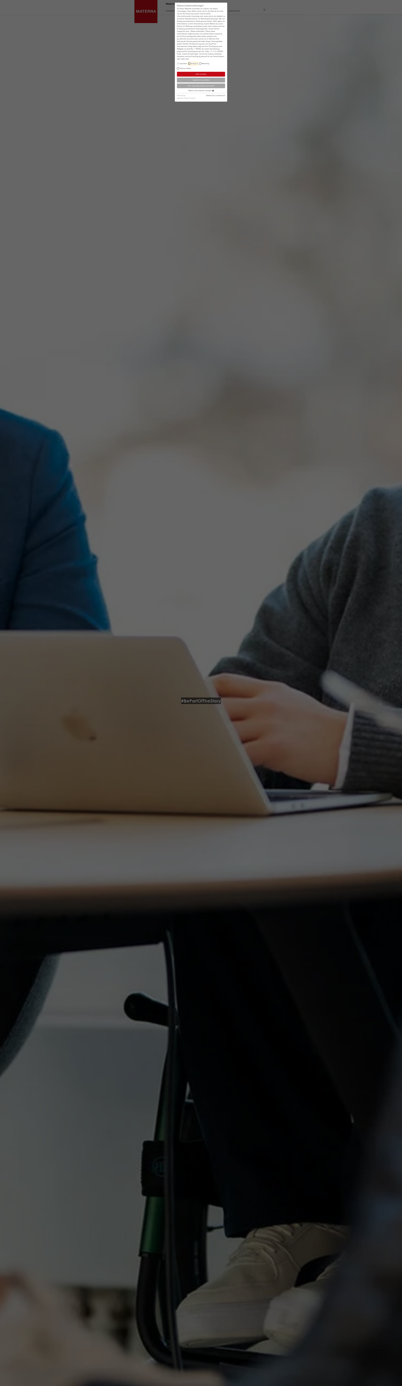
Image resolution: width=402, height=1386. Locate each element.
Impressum (221, 95)
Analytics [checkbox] (194, 63)
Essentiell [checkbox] (183, 63)
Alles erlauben (201, 74)
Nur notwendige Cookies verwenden (201, 86)
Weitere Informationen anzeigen (200, 90)
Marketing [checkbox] (205, 63)
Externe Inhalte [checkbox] (185, 68)
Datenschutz (210, 95)
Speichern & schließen (201, 80)
